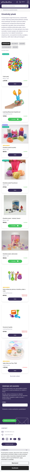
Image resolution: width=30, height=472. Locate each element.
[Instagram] (6, 438)
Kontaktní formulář (9, 444)
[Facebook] (3, 438)
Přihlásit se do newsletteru (9, 420)
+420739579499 (9, 434)
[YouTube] (15, 438)
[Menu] (28, 2)
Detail (15, 83)
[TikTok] (19, 438)
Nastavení (15, 463)
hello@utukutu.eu (9, 431)
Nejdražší (22, 43)
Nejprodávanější (6, 47)
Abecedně (15, 47)
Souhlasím (15, 468)
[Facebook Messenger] (10, 438)
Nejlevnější (15, 43)
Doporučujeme (6, 43)
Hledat (26, 6)
